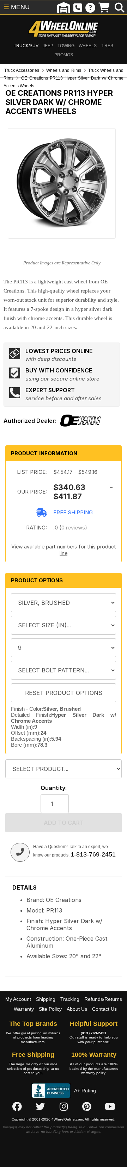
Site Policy (50, 1009)
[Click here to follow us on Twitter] (40, 1107)
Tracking (69, 999)
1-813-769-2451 (93, 854)
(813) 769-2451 (94, 1033)
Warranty (24, 1009)
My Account (18, 999)
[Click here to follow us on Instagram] (63, 1107)
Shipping (45, 999)
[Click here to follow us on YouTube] (110, 1107)
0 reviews (73, 527)
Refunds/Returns (103, 999)
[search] (120, 7)
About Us (77, 1009)
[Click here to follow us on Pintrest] (87, 1107)
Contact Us (104, 1009)
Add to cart (64, 822)
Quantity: (54, 788)
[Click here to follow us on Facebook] (17, 1107)
